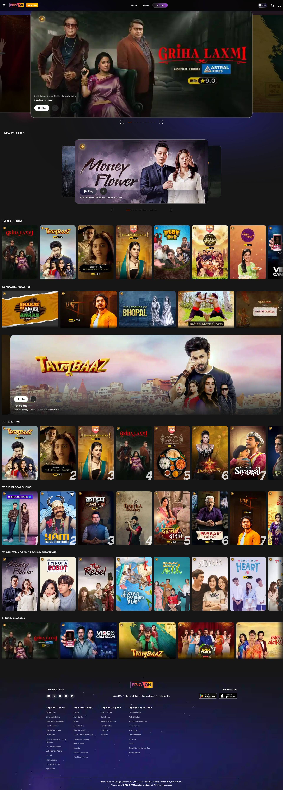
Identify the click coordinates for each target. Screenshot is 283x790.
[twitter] (54, 695)
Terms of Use (132, 696)
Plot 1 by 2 (105, 730)
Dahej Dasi (51, 712)
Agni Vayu (50, 768)
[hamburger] (4, 5)
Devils (76, 712)
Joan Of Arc (79, 726)
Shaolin (77, 748)
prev (122, 122)
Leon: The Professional (83, 734)
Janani (49, 755)
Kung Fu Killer (79, 730)
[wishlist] (55, 108)
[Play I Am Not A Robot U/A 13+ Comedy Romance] (58, 583)
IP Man (76, 721)
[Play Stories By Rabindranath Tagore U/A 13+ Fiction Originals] (96, 251)
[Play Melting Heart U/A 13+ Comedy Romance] (248, 583)
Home (134, 5)
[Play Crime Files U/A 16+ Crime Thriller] (96, 518)
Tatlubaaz (105, 717)
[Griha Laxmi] (142, 64)
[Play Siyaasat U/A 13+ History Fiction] (248, 453)
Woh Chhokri (134, 717)
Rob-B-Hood (79, 743)
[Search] (272, 5)
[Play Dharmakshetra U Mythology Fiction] (134, 251)
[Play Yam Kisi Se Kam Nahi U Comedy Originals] (58, 518)
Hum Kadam (51, 760)
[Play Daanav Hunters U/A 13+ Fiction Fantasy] (210, 453)
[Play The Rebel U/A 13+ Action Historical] (96, 583)
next (161, 122)
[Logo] (16, 5)
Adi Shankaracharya (138, 721)
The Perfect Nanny (82, 739)
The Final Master (81, 757)
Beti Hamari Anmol (54, 751)
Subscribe (32, 5)
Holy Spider (79, 717)
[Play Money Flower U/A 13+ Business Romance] (20, 583)
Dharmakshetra (53, 717)
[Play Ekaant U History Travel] (88, 309)
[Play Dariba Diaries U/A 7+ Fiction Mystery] (134, 518)
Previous (3, 251)
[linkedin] (60, 695)
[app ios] (228, 696)
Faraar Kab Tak (53, 764)
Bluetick (104, 734)
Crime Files (51, 734)
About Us (117, 696)
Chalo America (135, 734)
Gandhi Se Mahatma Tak (139, 748)
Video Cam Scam (108, 721)
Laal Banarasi (52, 726)
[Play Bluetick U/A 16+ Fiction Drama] (20, 518)
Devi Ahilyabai (135, 712)
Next (280, 251)
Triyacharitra (134, 726)
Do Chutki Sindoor (54, 746)
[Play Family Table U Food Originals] (206, 640)
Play (43, 107)
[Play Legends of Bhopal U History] (147, 309)
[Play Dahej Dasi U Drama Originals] (172, 518)
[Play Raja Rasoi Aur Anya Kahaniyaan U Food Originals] (172, 453)
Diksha (132, 743)
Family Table (106, 726)
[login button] (279, 5)
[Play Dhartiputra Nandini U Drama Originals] (210, 251)
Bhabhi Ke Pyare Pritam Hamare (56, 740)
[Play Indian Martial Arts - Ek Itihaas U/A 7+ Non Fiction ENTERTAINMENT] (206, 309)
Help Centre (164, 696)
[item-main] (20, 251)
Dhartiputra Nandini (55, 721)
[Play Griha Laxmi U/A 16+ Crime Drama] (20, 251)
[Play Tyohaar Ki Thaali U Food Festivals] (248, 251)
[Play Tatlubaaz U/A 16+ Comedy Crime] (58, 251)
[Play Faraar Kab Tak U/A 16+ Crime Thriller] (210, 518)
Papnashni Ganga (53, 730)
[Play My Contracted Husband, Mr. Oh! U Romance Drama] (172, 583)
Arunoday (133, 730)
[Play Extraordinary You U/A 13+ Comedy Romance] (134, 583)
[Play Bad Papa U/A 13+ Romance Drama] (210, 583)
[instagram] (72, 695)
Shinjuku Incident (81, 752)
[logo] (141, 684)
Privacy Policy (148, 696)
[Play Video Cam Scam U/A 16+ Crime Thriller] (88, 640)
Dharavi (132, 739)
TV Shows (160, 5)
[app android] (209, 696)
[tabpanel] (141, 62)
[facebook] (48, 695)
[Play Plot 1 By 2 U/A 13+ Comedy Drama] (172, 251)
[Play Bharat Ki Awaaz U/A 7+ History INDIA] (30, 309)
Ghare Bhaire (134, 752)
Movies (146, 5)
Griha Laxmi (106, 712)
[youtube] (66, 695)
